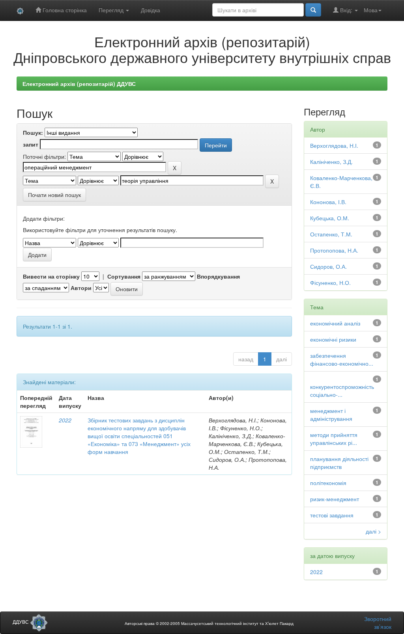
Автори (81, 288)
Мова (371, 10)
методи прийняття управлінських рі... (333, 438)
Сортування (123, 276)
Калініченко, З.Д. (331, 161)
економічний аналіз (335, 323)
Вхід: (346, 10)
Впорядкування (218, 276)
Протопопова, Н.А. (334, 250)
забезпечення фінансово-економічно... (341, 359)
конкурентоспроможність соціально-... (342, 390)
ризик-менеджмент (334, 499)
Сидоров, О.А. (328, 266)
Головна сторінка (64, 10)
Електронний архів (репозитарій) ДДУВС (79, 83)
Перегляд (112, 10)
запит (30, 144)
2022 (65, 420)
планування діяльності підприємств (339, 462)
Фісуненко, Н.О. (330, 282)
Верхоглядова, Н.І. (334, 145)
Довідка (150, 10)
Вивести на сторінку (51, 276)
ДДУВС (21, 621)
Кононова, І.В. (328, 202)
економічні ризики (333, 339)
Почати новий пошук (54, 195)
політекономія (328, 483)
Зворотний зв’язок (377, 622)
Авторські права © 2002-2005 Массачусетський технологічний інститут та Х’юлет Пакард (209, 623)
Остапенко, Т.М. (331, 234)
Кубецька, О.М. (329, 218)
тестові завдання (332, 515)
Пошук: (33, 132)
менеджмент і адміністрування (331, 414)
